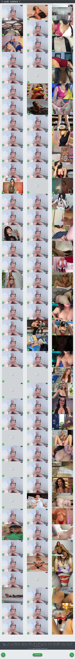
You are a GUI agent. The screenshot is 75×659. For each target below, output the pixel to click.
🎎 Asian (3, 643)
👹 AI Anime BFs (56, 644)
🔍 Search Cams (37, 646)
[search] (72, 655)
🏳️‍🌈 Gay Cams (12, 644)
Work (36, 648)
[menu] (3, 655)
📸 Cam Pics (69, 644)
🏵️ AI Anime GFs (44, 644)
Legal (46, 648)
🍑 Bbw (54, 643)
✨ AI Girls (38, 644)
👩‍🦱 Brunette (45, 643)
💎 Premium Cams (25, 644)
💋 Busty (63, 643)
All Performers (43, 648)
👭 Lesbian (68, 643)
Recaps (39, 648)
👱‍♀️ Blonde (40, 643)
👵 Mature (31, 643)
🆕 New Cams (6, 644)
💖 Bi (72, 643)
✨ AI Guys (50, 644)
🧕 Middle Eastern (24, 643)
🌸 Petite (59, 643)
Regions (34, 648)
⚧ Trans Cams (18, 644)
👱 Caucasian (17, 643)
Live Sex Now (37, 654)
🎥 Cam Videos (63, 644)
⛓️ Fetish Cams (32, 644)
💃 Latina (12, 643)
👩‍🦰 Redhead (50, 643)
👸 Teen (35, 643)
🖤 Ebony (8, 643)
